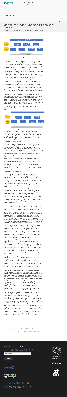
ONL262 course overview (22, 9)
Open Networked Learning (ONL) (12, 382)
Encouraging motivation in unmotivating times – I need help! (22, 328)
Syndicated (14, 30)
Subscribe (8, 358)
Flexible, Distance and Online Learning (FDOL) (16, 383)
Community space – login (12, 15)
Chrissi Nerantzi (8, 385)
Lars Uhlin (18, 385)
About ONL (8, 9)
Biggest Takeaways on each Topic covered (29, 331)
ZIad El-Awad (24, 58)
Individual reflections (50, 9)
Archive (25, 15)
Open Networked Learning (24, 2)
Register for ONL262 (37, 9)
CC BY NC (25, 387)
